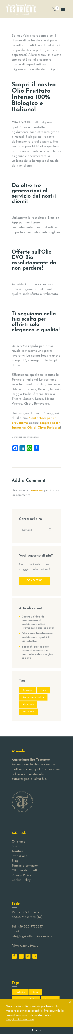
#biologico (27, 690)
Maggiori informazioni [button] (20, 1019)
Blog (15, 861)
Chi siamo (18, 841)
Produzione (19, 856)
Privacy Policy (21, 875)
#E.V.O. (43, 690)
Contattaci (34, 580)
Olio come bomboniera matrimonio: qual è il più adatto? (37, 637)
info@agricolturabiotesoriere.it (33, 936)
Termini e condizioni (25, 865)
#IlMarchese (28, 704)
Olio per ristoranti (24, 870)
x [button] (70, 1001)
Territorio (18, 851)
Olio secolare (28, 711)
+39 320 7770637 (30, 926)
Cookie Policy (21, 880)
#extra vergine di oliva (33, 697)
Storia (16, 846)
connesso (36, 490)
